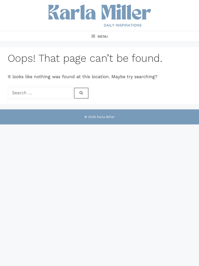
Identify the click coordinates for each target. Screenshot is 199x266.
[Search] (81, 93)
